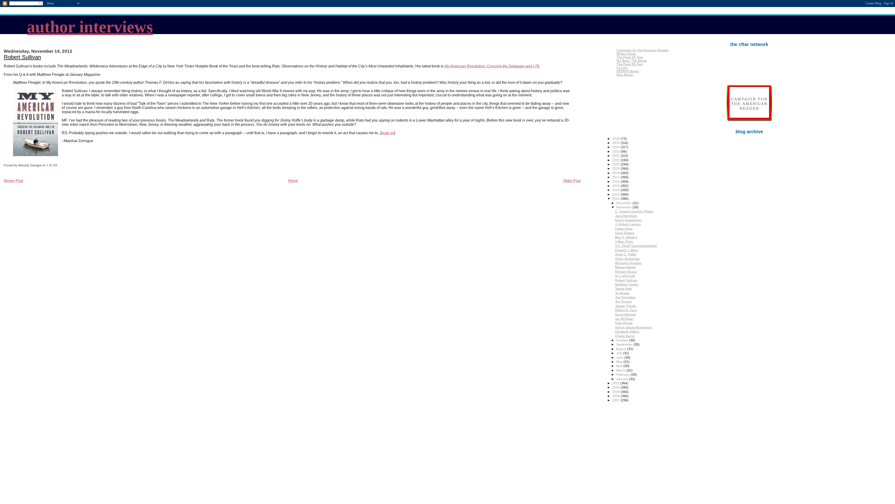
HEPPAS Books (627, 71)
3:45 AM (51, 165)
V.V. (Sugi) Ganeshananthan (636, 246)
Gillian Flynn (624, 241)
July (619, 353)
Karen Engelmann (628, 220)
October (622, 340)
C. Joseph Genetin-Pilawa (634, 211)
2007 (616, 400)
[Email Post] (58, 165)
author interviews (90, 27)
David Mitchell (625, 314)
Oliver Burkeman (627, 259)
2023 (616, 151)
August (621, 349)
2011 (616, 383)
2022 (616, 156)
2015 (616, 186)
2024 (616, 147)
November (624, 207)
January (622, 379)
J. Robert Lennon (628, 224)
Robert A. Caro (626, 310)
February (623, 374)
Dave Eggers (624, 233)
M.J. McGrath (625, 276)
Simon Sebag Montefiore (633, 327)
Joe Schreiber (625, 297)
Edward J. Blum (626, 250)
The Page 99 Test (629, 64)
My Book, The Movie (631, 61)
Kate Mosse (624, 323)
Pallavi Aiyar (624, 229)
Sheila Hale (623, 288)
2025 (616, 143)
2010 (616, 387)
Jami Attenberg (626, 216)
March (621, 370)
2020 (616, 164)
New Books (624, 75)
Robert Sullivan (22, 57)
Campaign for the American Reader (642, 50)
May (619, 362)
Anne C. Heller (626, 254)
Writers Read (626, 54)
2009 (616, 392)
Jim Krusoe (623, 301)
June (620, 357)
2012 (616, 198)
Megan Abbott (625, 267)
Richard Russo (626, 271)
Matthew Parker (626, 284)
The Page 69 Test (629, 57)
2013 (616, 194)
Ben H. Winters (626, 237)
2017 (616, 177)
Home (293, 181)
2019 (616, 168)
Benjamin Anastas (628, 263)
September (624, 344)
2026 (616, 138)
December (624, 203)
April (619, 366)
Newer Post (13, 181)
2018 (616, 173)
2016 (616, 181)
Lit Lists (622, 68)
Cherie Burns (624, 336)
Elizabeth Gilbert (627, 331)
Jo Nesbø (622, 293)
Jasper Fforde (625, 306)
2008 (616, 396)
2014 (616, 190)
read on (388, 133)
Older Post (572, 181)
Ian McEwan (624, 319)
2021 (616, 160)
